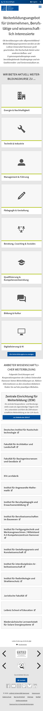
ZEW (29, 641)
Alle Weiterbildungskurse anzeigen (21, 354)
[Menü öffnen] (40, 8)
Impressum (36, 693)
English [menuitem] (34, 2)
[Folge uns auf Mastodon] (24, 686)
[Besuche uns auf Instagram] (19, 686)
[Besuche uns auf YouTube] (13, 686)
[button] (4, 654)
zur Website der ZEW (20, 417)
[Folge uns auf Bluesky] (29, 686)
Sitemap (30, 697)
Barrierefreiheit (19, 697)
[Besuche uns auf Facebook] (8, 686)
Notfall (38, 697)
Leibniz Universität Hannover (19, 693)
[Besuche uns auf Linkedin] (35, 686)
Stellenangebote (21, 700)
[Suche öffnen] (41, 2)
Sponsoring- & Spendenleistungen (21, 704)
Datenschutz (7, 697)
